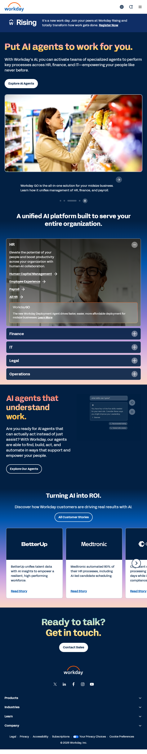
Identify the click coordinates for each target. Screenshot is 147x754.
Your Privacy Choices (92, 741)
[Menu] (140, 7)
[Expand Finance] (134, 338)
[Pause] (132, 416)
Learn (9, 721)
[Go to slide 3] (68, 205)
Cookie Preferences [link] (121, 741)
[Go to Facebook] (73, 688)
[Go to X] (55, 688)
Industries (12, 712)
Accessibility (40, 741)
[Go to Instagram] (82, 688)
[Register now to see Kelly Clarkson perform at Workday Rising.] (119, 179)
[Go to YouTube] (91, 688)
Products (11, 702)
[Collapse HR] (134, 249)
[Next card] (136, 567)
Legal (13, 741)
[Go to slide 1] (60, 205)
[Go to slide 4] (75, 205)
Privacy (24, 741)
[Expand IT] (134, 352)
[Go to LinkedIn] (64, 688)
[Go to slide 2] (64, 205)
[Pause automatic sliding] (85, 205)
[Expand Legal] (134, 365)
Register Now (108, 25)
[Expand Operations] (134, 379)
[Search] (131, 7)
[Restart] (132, 407)
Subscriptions (60, 741)
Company (12, 730)
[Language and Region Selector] (121, 7)
